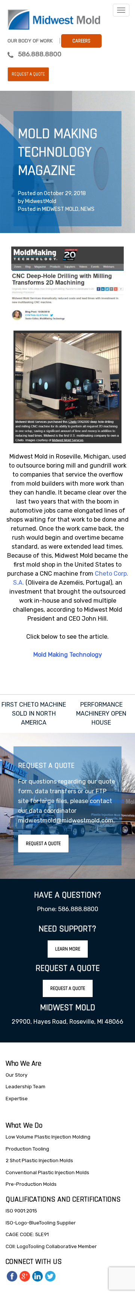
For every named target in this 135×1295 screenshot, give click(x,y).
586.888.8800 (40, 54)
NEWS (87, 209)
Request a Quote (28, 74)
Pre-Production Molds (31, 1184)
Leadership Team (25, 1086)
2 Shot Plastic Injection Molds (39, 1160)
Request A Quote (43, 844)
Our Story (16, 1075)
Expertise (17, 1098)
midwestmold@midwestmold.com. (66, 820)
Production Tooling (27, 1149)
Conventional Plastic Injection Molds (47, 1172)
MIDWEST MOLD (60, 209)
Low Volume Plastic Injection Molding (48, 1137)
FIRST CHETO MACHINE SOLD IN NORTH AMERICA (34, 713)
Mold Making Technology (67, 654)
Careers (81, 41)
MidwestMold (40, 201)
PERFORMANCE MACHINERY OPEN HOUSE (101, 713)
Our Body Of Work (30, 41)
